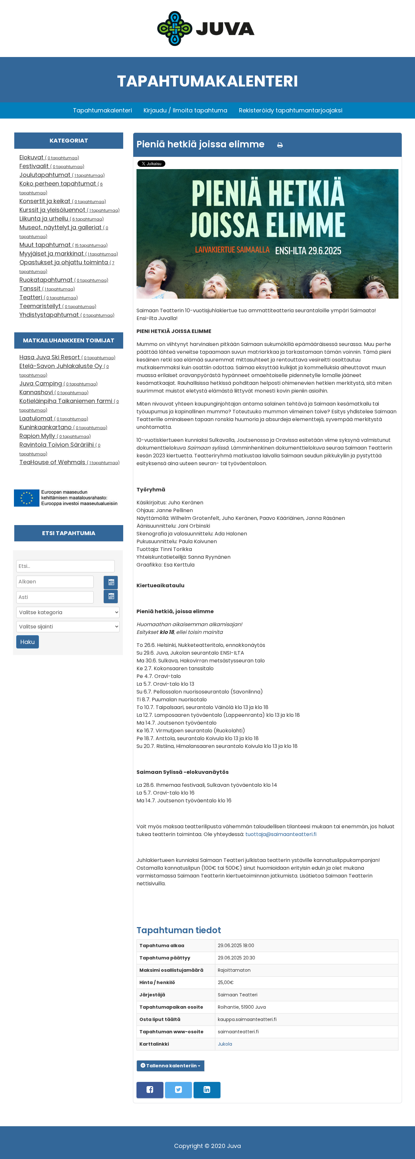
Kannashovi (54, 392)
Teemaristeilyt (57, 306)
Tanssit (47, 288)
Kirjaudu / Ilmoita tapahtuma (185, 110)
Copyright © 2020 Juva (207, 1146)
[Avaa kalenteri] (110, 583)
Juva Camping (58, 383)
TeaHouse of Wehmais (69, 462)
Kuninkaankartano (63, 427)
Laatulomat (53, 418)
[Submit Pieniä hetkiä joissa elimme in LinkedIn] (207, 1090)
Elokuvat (49, 157)
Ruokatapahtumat (63, 280)
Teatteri (48, 297)
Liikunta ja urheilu (61, 218)
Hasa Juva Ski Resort (67, 357)
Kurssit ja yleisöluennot (69, 210)
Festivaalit (51, 166)
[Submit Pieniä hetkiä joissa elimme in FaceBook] (149, 1090)
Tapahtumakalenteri (102, 110)
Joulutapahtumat (62, 175)
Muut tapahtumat (63, 245)
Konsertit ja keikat (62, 201)
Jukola (225, 1044)
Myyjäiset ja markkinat (68, 253)
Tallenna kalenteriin (171, 1065)
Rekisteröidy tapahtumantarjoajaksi (290, 110)
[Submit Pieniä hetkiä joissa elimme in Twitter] (178, 1090)
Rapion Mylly (55, 436)
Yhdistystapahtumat (66, 315)
